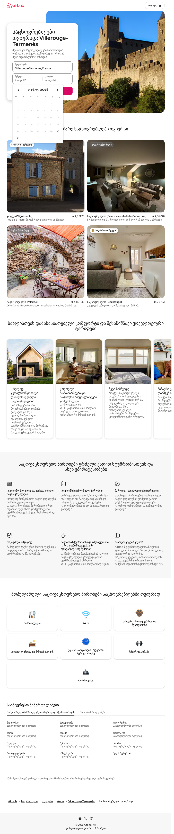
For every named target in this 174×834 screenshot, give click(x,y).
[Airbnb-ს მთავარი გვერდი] (15, 5)
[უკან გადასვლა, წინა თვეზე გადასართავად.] (18, 90)
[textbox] (27, 80)
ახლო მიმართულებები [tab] (92, 712)
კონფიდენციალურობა (78, 828)
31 (18, 138)
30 (57, 131)
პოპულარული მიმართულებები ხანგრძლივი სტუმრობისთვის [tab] (40, 712)
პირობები (100, 828)
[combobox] (42, 68)
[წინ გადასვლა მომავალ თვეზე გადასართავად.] (57, 90)
